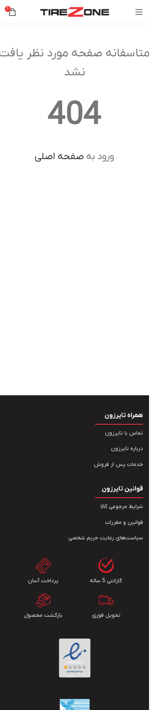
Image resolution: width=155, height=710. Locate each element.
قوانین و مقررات (124, 522)
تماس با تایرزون (124, 433)
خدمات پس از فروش (118, 464)
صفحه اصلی (59, 156)
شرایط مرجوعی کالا (122, 506)
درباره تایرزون (127, 448)
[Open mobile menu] (139, 12)
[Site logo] (74, 11)
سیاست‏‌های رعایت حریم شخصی (105, 538)
